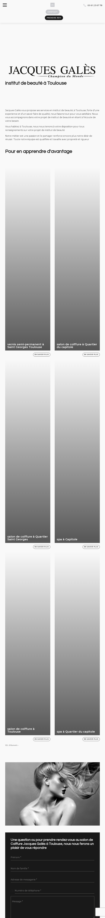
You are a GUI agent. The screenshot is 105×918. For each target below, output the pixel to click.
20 (10, 745)
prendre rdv (54, 18)
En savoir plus (42, 354)
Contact (53, 12)
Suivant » (14, 745)
